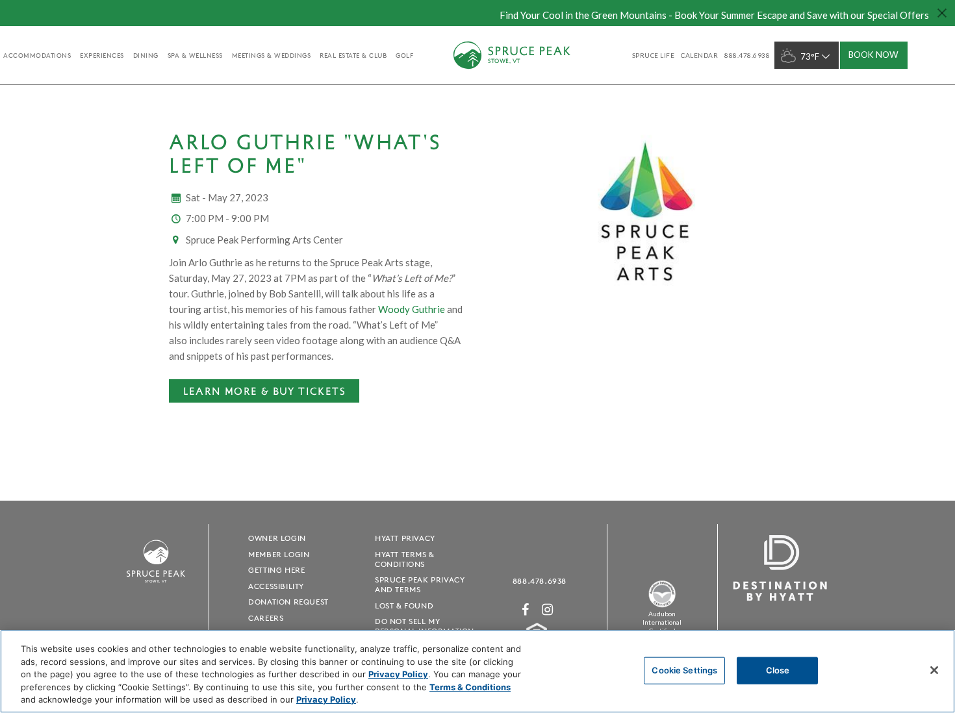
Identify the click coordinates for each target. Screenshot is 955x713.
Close (778, 670)
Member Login (278, 554)
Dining (146, 55)
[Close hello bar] (942, 13)
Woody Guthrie (411, 309)
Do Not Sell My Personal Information (424, 626)
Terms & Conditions (470, 687)
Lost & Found (404, 605)
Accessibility (276, 586)
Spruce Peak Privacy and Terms (420, 584)
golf (404, 55)
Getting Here (276, 570)
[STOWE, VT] (156, 589)
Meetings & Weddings (271, 55)
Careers (265, 618)
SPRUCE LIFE (653, 55)
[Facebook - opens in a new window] (525, 609)
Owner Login (277, 538)
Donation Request (288, 602)
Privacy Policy (398, 674)
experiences (102, 55)
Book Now (873, 54)
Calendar (699, 55)
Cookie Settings (684, 670)
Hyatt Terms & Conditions (405, 559)
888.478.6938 (540, 581)
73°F (809, 56)
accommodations (37, 55)
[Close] (934, 670)
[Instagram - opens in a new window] (548, 609)
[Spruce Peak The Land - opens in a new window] (662, 605)
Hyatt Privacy (405, 538)
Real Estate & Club (353, 55)
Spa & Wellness (195, 55)
